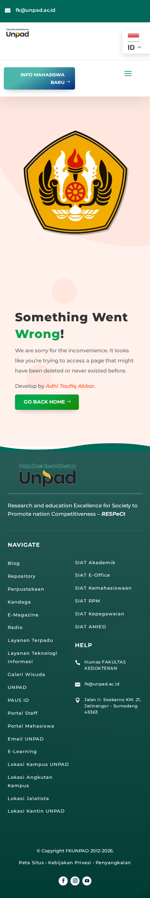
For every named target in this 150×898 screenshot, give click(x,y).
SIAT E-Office (92, 575)
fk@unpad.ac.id (35, 10)
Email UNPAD (26, 739)
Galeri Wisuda (26, 674)
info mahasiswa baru (43, 78)
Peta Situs (31, 862)
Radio (15, 627)
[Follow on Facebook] (63, 880)
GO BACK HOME (44, 402)
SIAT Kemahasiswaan (103, 588)
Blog (14, 563)
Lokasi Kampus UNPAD (38, 764)
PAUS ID (18, 700)
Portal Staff (23, 713)
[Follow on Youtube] (86, 880)
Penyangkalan (113, 862)
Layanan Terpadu (30, 640)
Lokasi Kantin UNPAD (36, 811)
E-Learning (22, 751)
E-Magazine (23, 614)
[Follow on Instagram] (75, 880)
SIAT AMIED (90, 626)
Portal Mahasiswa (31, 726)
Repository (22, 576)
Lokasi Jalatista (28, 798)
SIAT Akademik (95, 562)
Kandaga (19, 602)
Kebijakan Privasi (69, 862)
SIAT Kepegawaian (100, 613)
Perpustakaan (26, 589)
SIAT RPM (87, 601)
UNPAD (17, 687)
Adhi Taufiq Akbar (70, 386)
